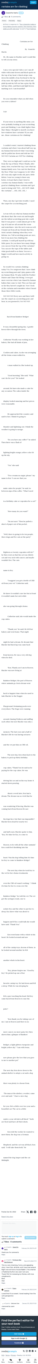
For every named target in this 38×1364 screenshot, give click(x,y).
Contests (20, 1362)
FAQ (2, 1355)
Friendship (12, 20)
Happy (19, 20)
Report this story (7, 1217)
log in (18, 1236)
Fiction (4, 20)
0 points (7, 1303)
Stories (28, 1362)
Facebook (18, 1343)
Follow (21, 13)
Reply (3, 1254)
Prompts (10, 1362)
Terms (7, 1355)
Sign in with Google (18, 1338)
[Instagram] (27, 1351)
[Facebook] (33, 1351)
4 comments (16, 17)
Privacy (13, 1355)
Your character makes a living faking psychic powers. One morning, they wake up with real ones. (19, 27)
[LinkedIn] (30, 1351)
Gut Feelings (31, 29)
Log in (33, 2)
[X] (24, 1351)
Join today (18, 1334)
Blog (35, 1362)
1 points (9, 1247)
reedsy (9, 2)
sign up (11, 1236)
